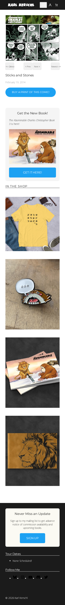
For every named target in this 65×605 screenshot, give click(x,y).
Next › (36, 66)
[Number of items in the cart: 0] (56, 5)
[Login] (50, 5)
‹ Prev (28, 66)
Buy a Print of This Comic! (30, 92)
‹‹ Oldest (10, 66)
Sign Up (32, 538)
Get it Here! (32, 172)
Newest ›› (55, 66)
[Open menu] (43, 5)
